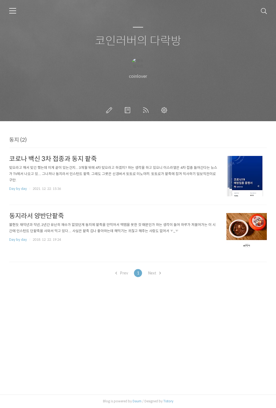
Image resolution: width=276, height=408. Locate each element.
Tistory (168, 401)
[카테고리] (12, 11)
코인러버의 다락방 (138, 41)
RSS (146, 110)
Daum (137, 401)
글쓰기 (110, 110)
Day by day (18, 188)
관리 (165, 110)
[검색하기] (264, 11)
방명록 (128, 110)
